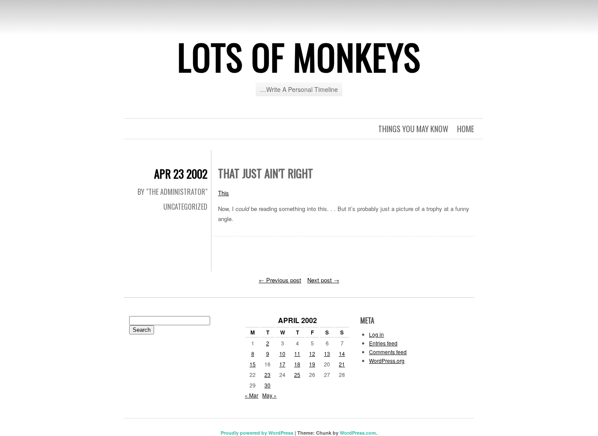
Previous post (280, 280)
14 (342, 353)
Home (465, 128)
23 (267, 374)
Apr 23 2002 (181, 173)
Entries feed (383, 343)
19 (312, 364)
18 (297, 364)
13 (327, 353)
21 (342, 364)
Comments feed (388, 351)
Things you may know (413, 128)
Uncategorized (185, 206)
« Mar (251, 395)
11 (297, 353)
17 (282, 364)
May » (269, 395)
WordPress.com (358, 432)
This (223, 193)
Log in (376, 334)
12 (312, 353)
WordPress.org (387, 360)
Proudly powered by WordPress (257, 432)
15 (253, 364)
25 (297, 374)
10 (282, 353)
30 (267, 385)
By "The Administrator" (172, 191)
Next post (323, 280)
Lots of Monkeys (299, 56)
